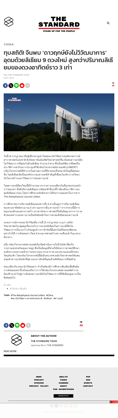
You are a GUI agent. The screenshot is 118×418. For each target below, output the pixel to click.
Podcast (39, 380)
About (63, 386)
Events (88, 383)
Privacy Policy (39, 386)
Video (63, 380)
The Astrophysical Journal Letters (28, 295)
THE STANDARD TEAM (18, 75)
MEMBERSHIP (63, 396)
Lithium (48, 298)
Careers (63, 383)
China (9, 44)
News (39, 377)
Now (88, 380)
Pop (88, 377)
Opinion (39, 383)
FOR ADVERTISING (63, 389)
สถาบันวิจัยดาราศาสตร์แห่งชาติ (27, 298)
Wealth (63, 377)
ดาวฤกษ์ (59, 298)
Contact (88, 386)
